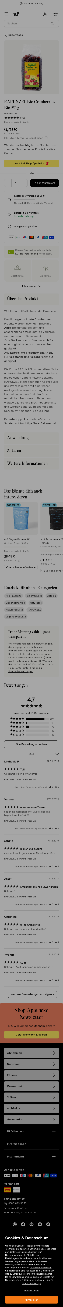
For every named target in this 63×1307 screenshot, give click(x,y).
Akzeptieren (31, 1299)
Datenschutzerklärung (41, 1267)
